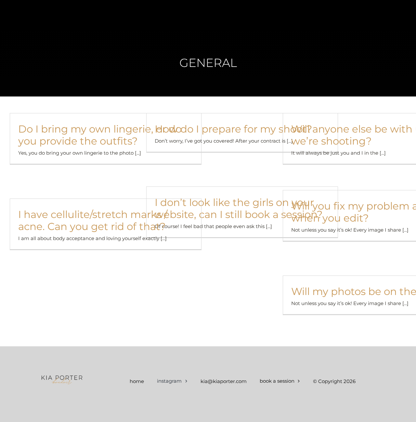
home (137, 381)
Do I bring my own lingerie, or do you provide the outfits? (100, 135)
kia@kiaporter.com (224, 381)
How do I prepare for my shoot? (233, 129)
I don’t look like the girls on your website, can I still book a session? (239, 208)
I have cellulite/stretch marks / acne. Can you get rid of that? (92, 220)
